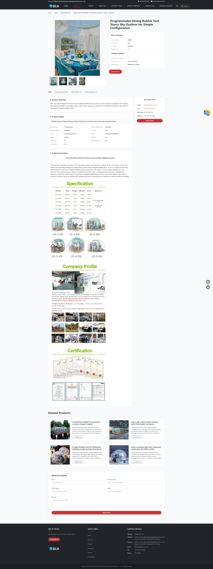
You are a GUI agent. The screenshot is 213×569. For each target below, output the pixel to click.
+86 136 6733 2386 (149, 108)
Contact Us (149, 6)
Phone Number (56, 488)
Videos (90, 6)
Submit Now (106, 512)
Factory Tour (116, 6)
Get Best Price (78, 437)
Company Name (111, 479)
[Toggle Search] (177, 6)
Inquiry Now (150, 120)
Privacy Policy (91, 557)
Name (53, 479)
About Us (102, 6)
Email (109, 488)
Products (77, 6)
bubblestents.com (139, 534)
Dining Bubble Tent (66, 12)
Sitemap (90, 552)
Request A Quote (166, 6)
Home (66, 6)
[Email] (208, 282)
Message (54, 497)
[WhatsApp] (208, 287)
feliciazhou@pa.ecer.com (159, 1)
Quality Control (133, 6)
